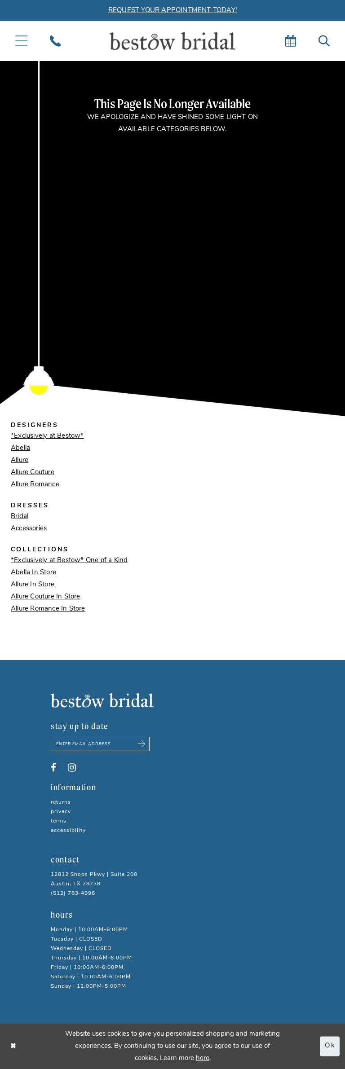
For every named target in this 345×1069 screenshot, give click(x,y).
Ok (330, 1046)
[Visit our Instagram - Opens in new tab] (72, 767)
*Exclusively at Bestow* (47, 436)
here (202, 1058)
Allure (19, 460)
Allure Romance (35, 484)
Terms (58, 821)
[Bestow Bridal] (172, 41)
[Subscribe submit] (142, 744)
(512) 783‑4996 (73, 893)
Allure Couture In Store (45, 597)
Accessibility (68, 830)
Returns (61, 802)
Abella (20, 448)
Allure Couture (32, 472)
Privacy (61, 811)
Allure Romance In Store (48, 609)
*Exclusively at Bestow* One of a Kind (69, 560)
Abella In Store (33, 572)
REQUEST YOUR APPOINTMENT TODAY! (172, 10)
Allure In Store (32, 584)
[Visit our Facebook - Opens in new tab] (53, 767)
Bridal (19, 516)
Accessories (29, 528)
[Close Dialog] (13, 1046)
